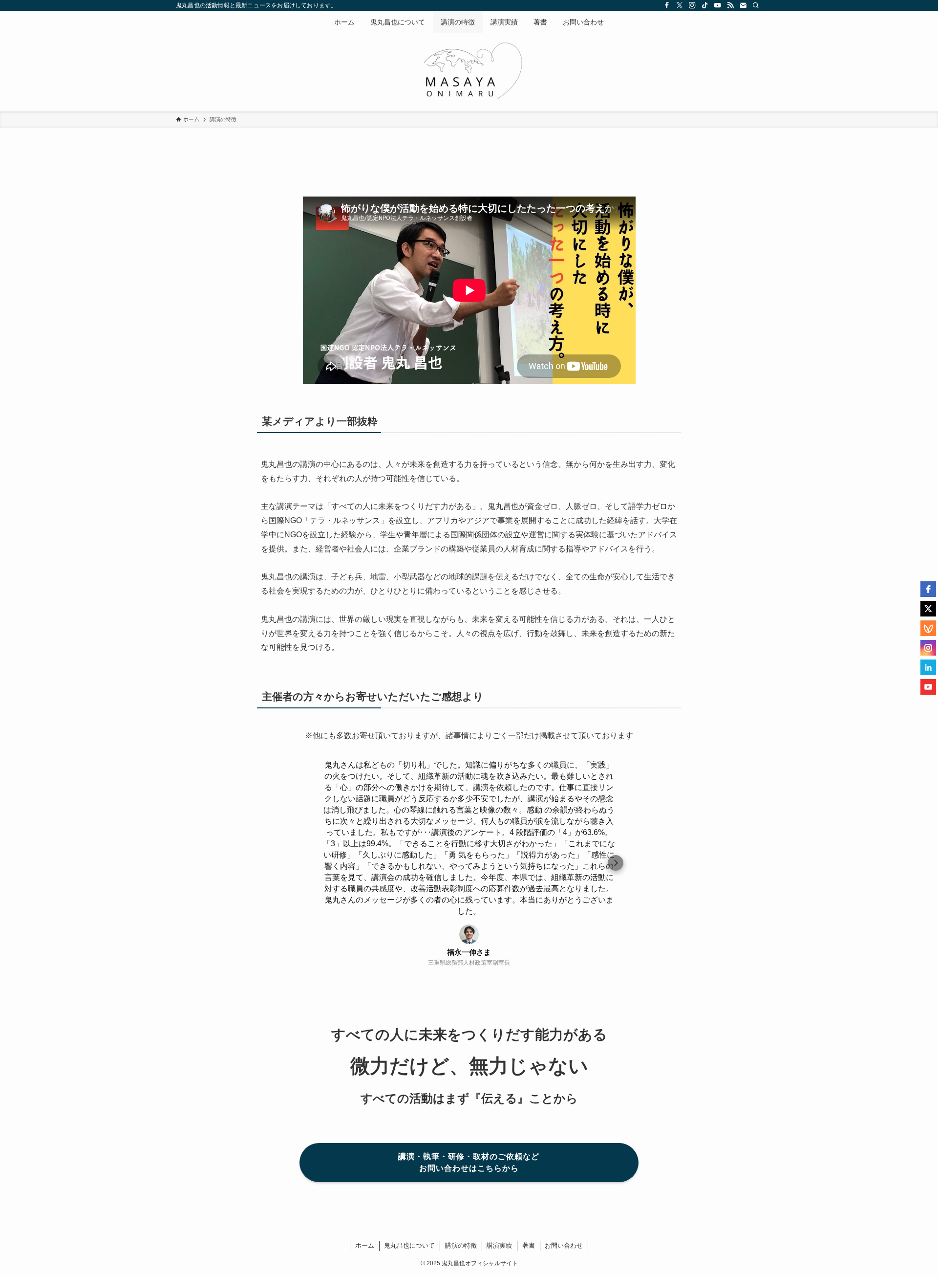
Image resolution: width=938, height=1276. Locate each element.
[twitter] (928, 608)
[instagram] (928, 648)
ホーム (364, 1245)
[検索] (755, 5)
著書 (528, 1245)
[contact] (743, 5)
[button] (322, 863)
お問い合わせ (564, 1245)
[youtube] (928, 687)
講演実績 (499, 1245)
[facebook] (928, 589)
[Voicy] (928, 628)
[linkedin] (928, 667)
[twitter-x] (679, 5)
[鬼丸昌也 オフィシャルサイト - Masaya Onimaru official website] (469, 70)
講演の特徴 (461, 1245)
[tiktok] (705, 5)
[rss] (730, 5)
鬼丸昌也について (409, 1245)
